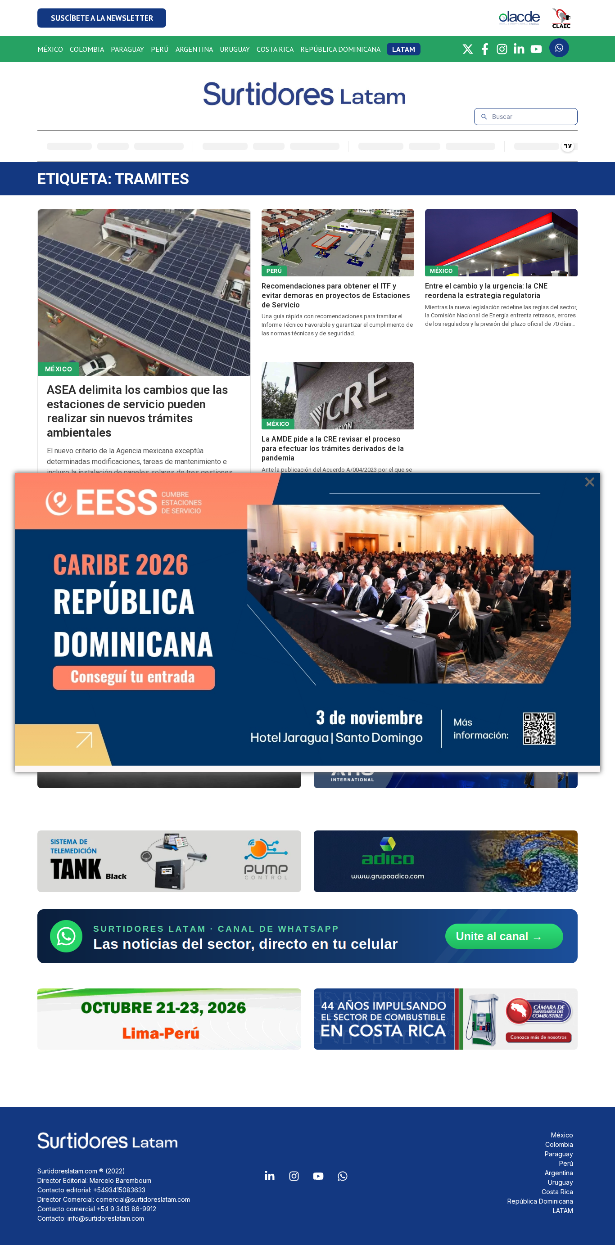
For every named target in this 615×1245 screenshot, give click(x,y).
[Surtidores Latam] (307, 102)
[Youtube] (318, 1176)
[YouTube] (536, 49)
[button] (101, 18)
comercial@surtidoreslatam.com (143, 1199)
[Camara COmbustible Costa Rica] (446, 1019)
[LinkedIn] (519, 49)
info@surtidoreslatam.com (106, 1218)
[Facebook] (485, 49)
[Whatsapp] (342, 1176)
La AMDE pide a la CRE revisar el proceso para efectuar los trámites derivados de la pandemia (333, 448)
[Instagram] (502, 49)
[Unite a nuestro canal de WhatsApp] (307, 936)
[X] (468, 49)
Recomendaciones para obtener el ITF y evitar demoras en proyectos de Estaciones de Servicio (336, 295)
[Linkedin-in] (269, 1176)
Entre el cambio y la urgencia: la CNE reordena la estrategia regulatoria (486, 291)
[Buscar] (484, 117)
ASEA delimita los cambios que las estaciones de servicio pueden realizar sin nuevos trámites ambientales (137, 411)
